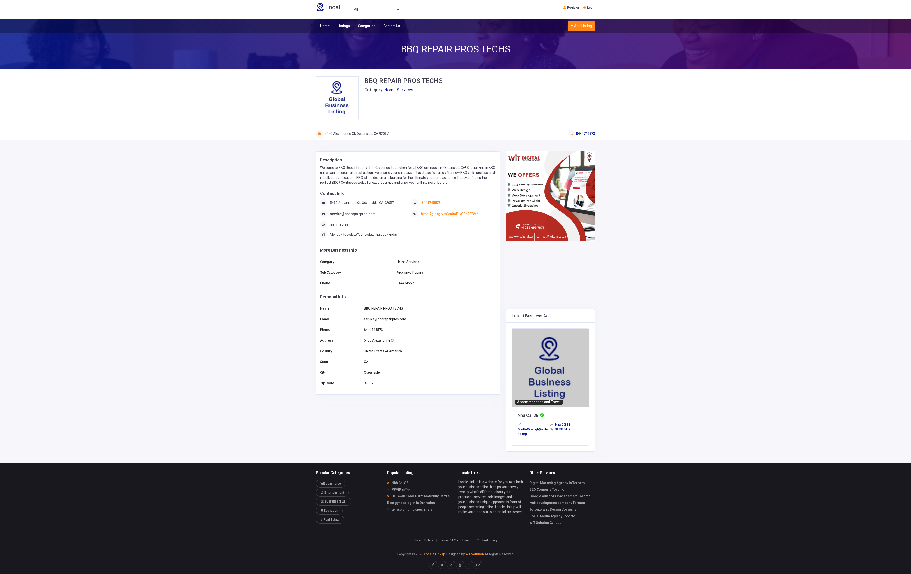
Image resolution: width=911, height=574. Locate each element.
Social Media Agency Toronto (552, 516)
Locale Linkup (434, 554)
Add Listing (582, 26)
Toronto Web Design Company (553, 509)
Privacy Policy (423, 540)
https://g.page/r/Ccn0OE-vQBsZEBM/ (449, 214)
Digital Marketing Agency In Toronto (557, 483)
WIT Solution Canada (546, 523)
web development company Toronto (557, 503)
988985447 (562, 429)
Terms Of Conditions (455, 540)
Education (330, 510)
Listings (344, 26)
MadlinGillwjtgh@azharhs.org (534, 432)
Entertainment (333, 492)
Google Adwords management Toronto (560, 496)
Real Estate (331, 519)
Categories (366, 26)
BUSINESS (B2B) (335, 501)
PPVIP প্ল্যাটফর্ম (400, 489)
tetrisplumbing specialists (411, 509)
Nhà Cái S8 (562, 424)
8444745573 (585, 134)
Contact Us (391, 26)
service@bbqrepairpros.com (353, 214)
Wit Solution (474, 554)
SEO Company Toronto (547, 489)
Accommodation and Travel (539, 402)
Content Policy (487, 540)
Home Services (398, 89)
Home (325, 26)
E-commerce (332, 483)
